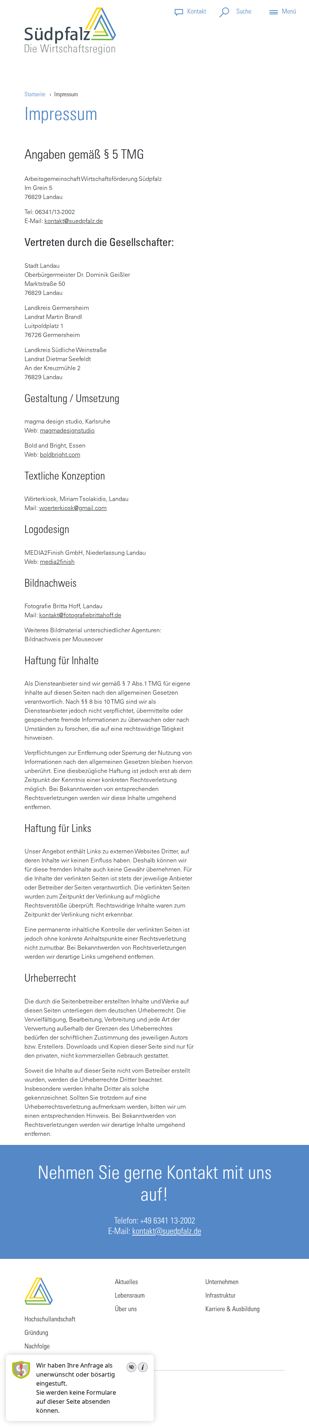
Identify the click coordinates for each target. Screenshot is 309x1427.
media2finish (57, 562)
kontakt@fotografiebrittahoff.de (80, 616)
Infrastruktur (220, 1296)
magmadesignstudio (67, 431)
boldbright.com (60, 455)
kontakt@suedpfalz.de (73, 222)
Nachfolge (37, 1347)
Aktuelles (126, 1282)
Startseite (34, 95)
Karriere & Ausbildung (232, 1309)
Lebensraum (130, 1296)
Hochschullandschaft (49, 1319)
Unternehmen (222, 1282)
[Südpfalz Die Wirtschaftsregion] (70, 31)
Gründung (36, 1333)
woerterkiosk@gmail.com (73, 509)
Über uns (126, 1309)
